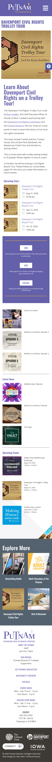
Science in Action (31, 310)
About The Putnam (26, 645)
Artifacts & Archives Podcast (35, 405)
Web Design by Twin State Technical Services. (22, 756)
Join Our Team (26, 651)
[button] (48, 66)
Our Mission (26, 657)
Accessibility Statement (26, 675)
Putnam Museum (15, 125)
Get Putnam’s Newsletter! (26, 669)
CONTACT (26, 712)
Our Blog (26, 681)
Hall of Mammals (38, 614)
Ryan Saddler (13, 114)
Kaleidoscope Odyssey (33, 384)
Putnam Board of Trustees (26, 660)
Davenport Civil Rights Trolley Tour (13, 615)
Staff (26, 648)
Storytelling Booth (13, 578)
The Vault (28, 427)
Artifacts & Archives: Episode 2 (36, 354)
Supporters (26, 663)
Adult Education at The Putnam (39, 580)
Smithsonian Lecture (32, 507)
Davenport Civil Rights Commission (24, 122)
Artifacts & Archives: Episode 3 (36, 332)
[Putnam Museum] (19, 8)
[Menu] (45, 8)
